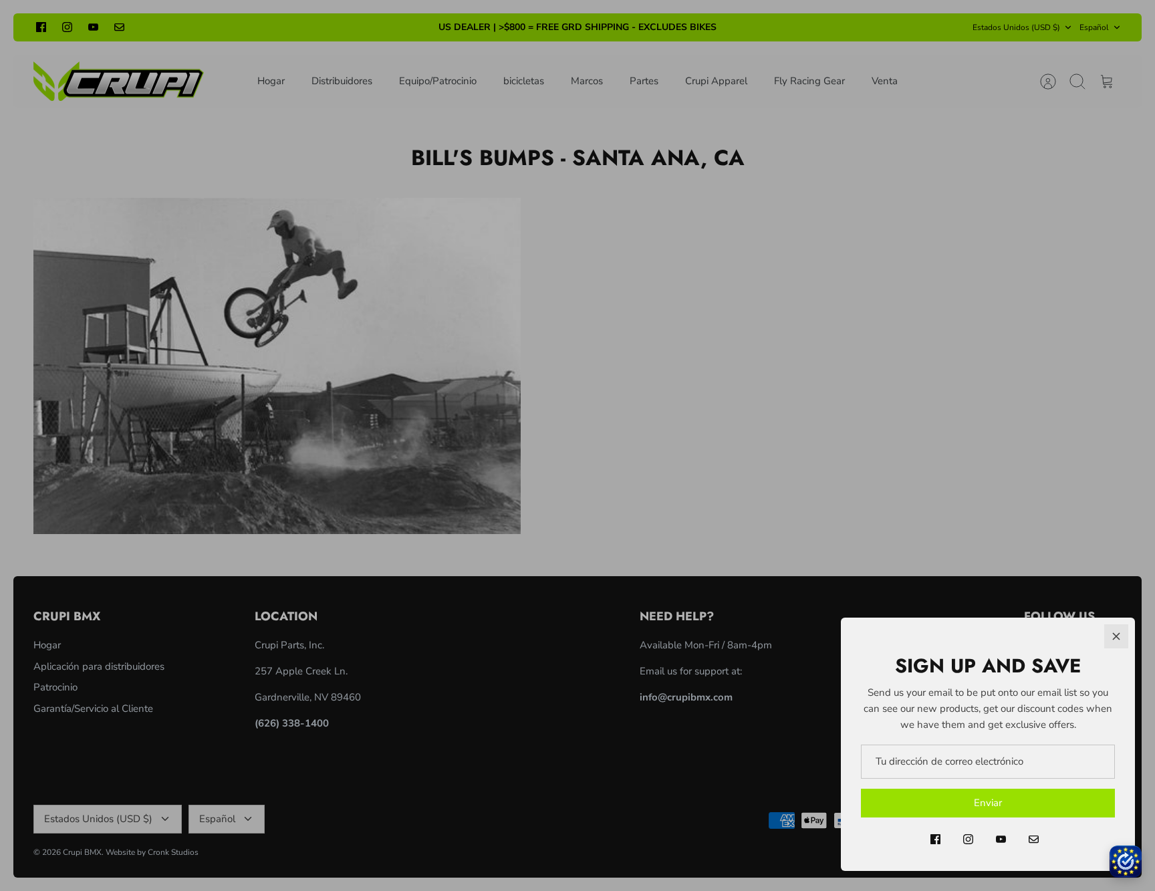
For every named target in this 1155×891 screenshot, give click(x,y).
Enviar (988, 802)
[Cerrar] (1116, 636)
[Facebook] (935, 839)
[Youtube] (1001, 839)
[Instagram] (968, 839)
